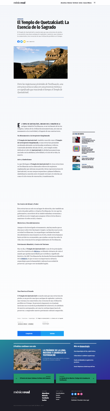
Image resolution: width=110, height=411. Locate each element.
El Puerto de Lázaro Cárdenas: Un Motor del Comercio (35, 377)
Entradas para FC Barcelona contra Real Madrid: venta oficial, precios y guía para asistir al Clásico (83, 147)
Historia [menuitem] (69, 3)
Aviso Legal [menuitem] (86, 400)
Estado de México (23, 324)
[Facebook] (18, 41)
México (37, 251)
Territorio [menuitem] (75, 3)
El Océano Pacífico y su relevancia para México (83, 165)
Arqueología (20, 19)
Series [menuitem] (80, 3)
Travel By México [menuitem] (60, 393)
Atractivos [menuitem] (64, 3)
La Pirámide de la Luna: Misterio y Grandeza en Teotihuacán (32, 350)
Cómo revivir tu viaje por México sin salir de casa (83, 157)
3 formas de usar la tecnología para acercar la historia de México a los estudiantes (84, 138)
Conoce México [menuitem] (87, 3)
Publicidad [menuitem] (74, 400)
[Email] (24, 41)
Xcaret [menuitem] (57, 399)
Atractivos (24, 318)
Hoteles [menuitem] (58, 395)
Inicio (19, 318)
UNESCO (24, 259)
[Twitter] (21, 41)
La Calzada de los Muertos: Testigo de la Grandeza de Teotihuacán (74, 378)
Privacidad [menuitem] (80, 400)
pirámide (31, 324)
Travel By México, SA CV (37, 405)
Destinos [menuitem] (58, 397)
